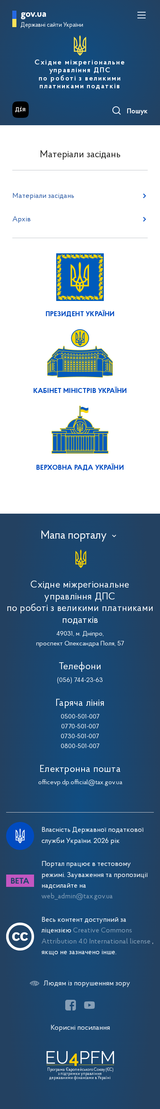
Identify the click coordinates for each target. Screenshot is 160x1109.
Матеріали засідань (43, 196)
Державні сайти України (52, 25)
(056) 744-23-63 (80, 680)
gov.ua (33, 14)
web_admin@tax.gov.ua (77, 896)
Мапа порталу (74, 536)
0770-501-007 (80, 726)
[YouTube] (89, 1005)
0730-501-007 (80, 736)
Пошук (137, 111)
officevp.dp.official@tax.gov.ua (80, 782)
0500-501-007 (80, 717)
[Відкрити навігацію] (141, 15)
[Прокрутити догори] (145, 1064)
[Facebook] (70, 1005)
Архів (21, 219)
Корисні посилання (80, 1027)
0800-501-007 (80, 746)
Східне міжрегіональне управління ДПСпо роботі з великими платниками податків (79, 74)
